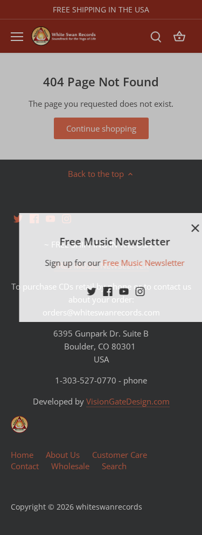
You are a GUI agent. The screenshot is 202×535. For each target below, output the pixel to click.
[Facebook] (95, 291)
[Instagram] (127, 291)
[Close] (182, 228)
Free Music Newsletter (130, 262)
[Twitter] (78, 291)
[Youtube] (111, 291)
